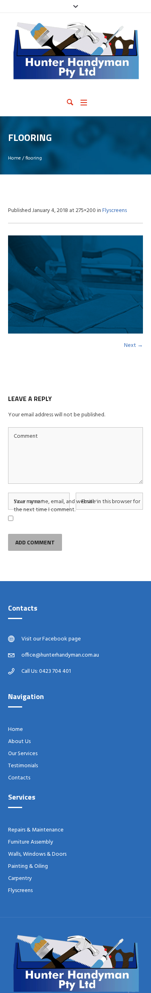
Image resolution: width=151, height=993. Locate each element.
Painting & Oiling (28, 866)
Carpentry (20, 878)
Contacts (19, 778)
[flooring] (75, 284)
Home (14, 158)
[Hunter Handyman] (75, 51)
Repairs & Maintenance (36, 830)
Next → (133, 345)
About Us (19, 741)
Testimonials (23, 765)
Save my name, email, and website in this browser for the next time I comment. (77, 506)
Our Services (22, 753)
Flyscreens (114, 210)
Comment (26, 436)
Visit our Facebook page (51, 639)
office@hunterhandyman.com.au (60, 655)
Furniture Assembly (30, 842)
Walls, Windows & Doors (37, 854)
